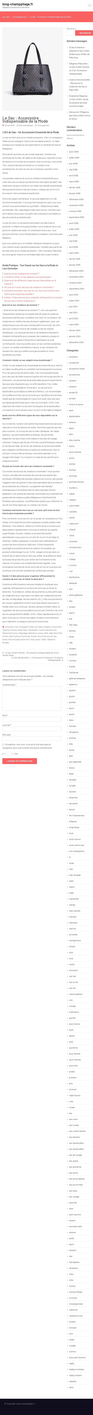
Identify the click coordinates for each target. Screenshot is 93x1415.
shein (71, 1238)
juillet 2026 (74, 157)
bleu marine (74, 440)
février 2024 (74, 330)
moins (72, 964)
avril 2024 (73, 318)
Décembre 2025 (76, 199)
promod (72, 1089)
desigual (73, 583)
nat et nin (73, 982)
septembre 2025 (76, 217)
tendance (73, 1268)
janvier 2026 (74, 193)
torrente (73, 1297)
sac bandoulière (76, 1149)
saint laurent (75, 1214)
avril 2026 (73, 175)
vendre (72, 1321)
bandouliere (74, 416)
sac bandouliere (76, 1143)
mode (46, 633)
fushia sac (74, 672)
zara (71, 1387)
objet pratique (14, 636)
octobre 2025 (75, 211)
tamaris (72, 1250)
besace (72, 422)
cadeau (72, 499)
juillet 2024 (74, 300)
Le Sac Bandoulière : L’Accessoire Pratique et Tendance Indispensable (37, 658)
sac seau (73, 1190)
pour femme (74, 1053)
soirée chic (25, 639)
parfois (72, 1018)
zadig (71, 1363)
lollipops (73, 821)
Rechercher (71, 28)
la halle (72, 785)
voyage (72, 1345)
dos (70, 601)
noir (71, 1000)
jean (71, 755)
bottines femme (76, 481)
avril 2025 (73, 247)
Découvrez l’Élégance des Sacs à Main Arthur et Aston (79, 115)
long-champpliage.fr (17, 4)
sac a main (74, 1125)
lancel (72, 809)
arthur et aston (76, 404)
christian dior (75, 547)
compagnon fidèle (26, 627)
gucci (71, 708)
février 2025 (74, 258)
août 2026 (73, 151)
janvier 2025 (74, 264)
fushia (72, 666)
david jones (74, 577)
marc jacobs (74, 910)
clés (16, 627)
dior (71, 589)
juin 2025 (73, 235)
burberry (73, 487)
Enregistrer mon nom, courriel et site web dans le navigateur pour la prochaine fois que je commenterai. (27, 746)
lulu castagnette (76, 851)
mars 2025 (74, 253)
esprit (72, 612)
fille (71, 642)
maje (71, 892)
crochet (72, 565)
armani (72, 398)
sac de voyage (75, 1155)
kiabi (71, 773)
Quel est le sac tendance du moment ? (21, 273)
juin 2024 (73, 306)
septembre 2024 (76, 288)
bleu (71, 434)
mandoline (74, 898)
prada (72, 1071)
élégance (47, 627)
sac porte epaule (77, 1178)
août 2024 (74, 294)
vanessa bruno (76, 1315)
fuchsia (72, 660)
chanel (72, 529)
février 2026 (74, 187)
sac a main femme (77, 1131)
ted (70, 1256)
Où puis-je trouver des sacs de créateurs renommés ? (29, 287)
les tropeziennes (76, 815)
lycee (71, 863)
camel (72, 517)
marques (73, 922)
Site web (6, 734)
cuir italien (39, 627)
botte (71, 458)
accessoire (9, 627)
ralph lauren (74, 1095)
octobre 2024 (75, 282)
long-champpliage (26, 125)
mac (71, 869)
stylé (32, 639)
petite (72, 1035)
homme (72, 738)
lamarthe (73, 797)
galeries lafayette (77, 678)
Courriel (6, 725)
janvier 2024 (75, 336)
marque (72, 916)
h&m (71, 720)
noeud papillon (76, 994)
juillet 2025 (74, 229)
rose (71, 1101)
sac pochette (75, 1166)
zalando (72, 1381)
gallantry (73, 684)
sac (55, 636)
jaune (71, 749)
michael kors (75, 940)
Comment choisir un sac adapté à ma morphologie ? (28, 277)
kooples (72, 779)
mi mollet (73, 934)
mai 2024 (73, 312)
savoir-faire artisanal (11, 639)
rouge (71, 1107)
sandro (72, 1220)
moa (71, 958)
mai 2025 (73, 241)
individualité (33, 630)
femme (72, 630)
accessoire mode (77, 368)
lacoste (72, 791)
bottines (73, 475)
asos (71, 410)
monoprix (73, 970)
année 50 (73, 392)
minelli (72, 946)
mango (72, 904)
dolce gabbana (76, 595)
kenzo (72, 767)
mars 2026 (74, 181)
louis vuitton (75, 839)
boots (71, 446)
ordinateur (74, 1012)
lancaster (73, 803)
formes (14, 630)
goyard (72, 690)
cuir (71, 571)
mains (72, 886)
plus (71, 1041)
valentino (73, 1309)
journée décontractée (48, 630)
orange (72, 1006)
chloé (71, 535)
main (71, 881)
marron (72, 928)
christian (73, 541)
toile (71, 1280)
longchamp (74, 827)
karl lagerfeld (75, 761)
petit (71, 1029)
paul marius (74, 1023)
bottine (72, 470)
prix (71, 1083)
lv (70, 857)
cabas (72, 493)
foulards (73, 654)
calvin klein (74, 505)
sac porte (73, 1172)
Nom (5, 715)
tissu (71, 1274)
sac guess (73, 1160)
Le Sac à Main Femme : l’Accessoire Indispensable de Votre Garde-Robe (30, 654)
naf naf (72, 976)
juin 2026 (73, 163)
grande (72, 702)
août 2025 (73, 223)
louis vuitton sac (76, 845)
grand (72, 696)
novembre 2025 (76, 205)
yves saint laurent (77, 1357)
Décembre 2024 (76, 270)
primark (72, 1077)
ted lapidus (74, 1262)
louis (71, 833)
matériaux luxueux (35, 633)
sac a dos (73, 1119)
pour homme (75, 1059)
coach (72, 553)
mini (71, 952)
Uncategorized (43, 125)
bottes (72, 464)
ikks (71, 744)
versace (72, 1327)
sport (71, 1244)
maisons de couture (10, 633)
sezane (72, 1232)
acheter (72, 380)
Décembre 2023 (76, 342)
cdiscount (73, 523)
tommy (72, 1286)
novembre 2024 (76, 276)
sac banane (74, 1137)
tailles (43, 639)
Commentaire (9, 684)
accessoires (74, 374)
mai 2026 (73, 169)
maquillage (23, 633)
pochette (73, 1047)
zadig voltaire (75, 1375)
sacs (71, 1208)
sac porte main (76, 1184)
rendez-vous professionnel (42, 636)
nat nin (72, 988)
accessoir (73, 356)
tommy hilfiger (75, 1292)
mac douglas (75, 875)
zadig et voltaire (76, 1369)
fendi (71, 636)
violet (71, 1339)
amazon (72, 386)
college (72, 559)
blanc (71, 428)
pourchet (73, 1065)
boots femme (75, 452)
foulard (72, 648)
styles (37, 639)
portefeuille (25, 636)
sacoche (73, 1202)
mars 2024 (74, 324)
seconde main (75, 1226)
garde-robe (22, 630)
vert (71, 1333)
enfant (72, 607)
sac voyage (74, 1196)
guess (71, 714)
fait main (73, 624)
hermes (72, 726)
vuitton (72, 1351)
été (70, 618)
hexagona (73, 732)
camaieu (73, 511)
